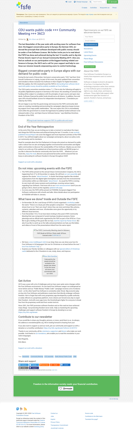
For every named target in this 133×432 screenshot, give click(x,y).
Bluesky (34, 365)
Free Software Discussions (93, 62)
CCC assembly (49, 356)
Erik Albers (32, 39)
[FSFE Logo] (23, 5)
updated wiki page (55, 188)
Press (114, 8)
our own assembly (70, 174)
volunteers (46, 331)
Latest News (88, 52)
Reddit (55, 365)
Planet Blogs (88, 59)
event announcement (63, 185)
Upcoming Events (90, 55)
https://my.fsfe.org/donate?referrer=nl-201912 (60, 328)
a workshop (70, 202)
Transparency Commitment (59, 425)
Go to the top (114, 399)
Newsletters (88, 49)
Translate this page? (91, 419)
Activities (93, 8)
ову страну (89, 14)
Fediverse (24, 365)
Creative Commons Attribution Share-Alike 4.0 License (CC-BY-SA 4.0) (30, 422)
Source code (89, 413)
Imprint (53, 419)
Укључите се (104, 8)
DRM (74, 356)
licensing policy (39, 426)
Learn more (54, 370)
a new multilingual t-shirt (37, 242)
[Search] (90, 1)
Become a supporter (90, 66)
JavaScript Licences (57, 428)
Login (69, 2)
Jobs (52, 416)
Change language (81, 2)
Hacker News (45, 365)
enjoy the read (31, 154)
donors (64, 331)
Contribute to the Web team (93, 416)
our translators (40, 333)
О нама (84, 8)
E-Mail (24, 368)
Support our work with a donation (30, 162)
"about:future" (53, 181)
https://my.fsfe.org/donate (27, 312)
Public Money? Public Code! (63, 356)
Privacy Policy (55, 422)
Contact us (54, 413)
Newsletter (24, 23)
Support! (34, 368)
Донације (113, 2)
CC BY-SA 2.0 (56, 235)
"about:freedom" (42, 176)
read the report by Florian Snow (65, 221)
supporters (54, 331)
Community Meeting (37, 356)
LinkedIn (66, 365)
